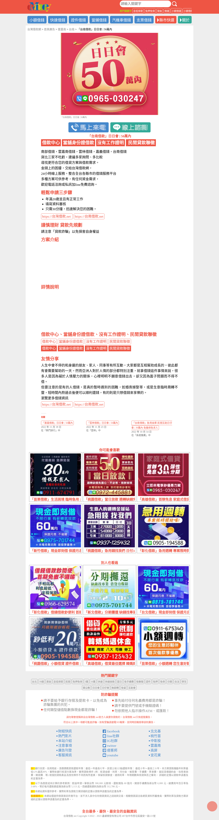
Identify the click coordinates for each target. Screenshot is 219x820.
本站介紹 (65, 741)
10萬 (93, 681)
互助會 (132, 688)
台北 (34, 681)
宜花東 (156, 755)
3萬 (86, 681)
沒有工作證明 (96, 341)
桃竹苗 (156, 736)
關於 (186, 20)
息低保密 (138, 11)
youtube (112, 755)
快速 (100, 681)
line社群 (113, 736)
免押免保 (150, 11)
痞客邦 (112, 750)
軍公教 (86, 688)
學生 (184, 681)
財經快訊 (65, 731)
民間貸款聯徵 (120, 341)
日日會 (96, 688)
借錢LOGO (39, 7)
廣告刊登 (65, 750)
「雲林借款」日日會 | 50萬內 (102, 423)
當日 (119, 681)
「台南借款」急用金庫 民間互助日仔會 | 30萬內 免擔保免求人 (151, 425)
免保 (162, 681)
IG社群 (112, 741)
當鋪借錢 (99, 20)
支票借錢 (144, 20)
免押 (155, 681)
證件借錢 (78, 20)
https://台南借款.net (89, 216)
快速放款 (110, 681)
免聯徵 (139, 681)
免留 (123, 688)
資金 (48, 681)
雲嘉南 (156, 745)
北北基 (156, 731)
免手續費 (129, 681)
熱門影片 (65, 736)
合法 (177, 681)
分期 (169, 681)
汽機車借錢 (121, 20)
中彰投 (156, 741)
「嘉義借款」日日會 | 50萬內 (57, 423)
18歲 (41, 681)
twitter (111, 745)
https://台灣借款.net (57, 216)
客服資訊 (65, 755)
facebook (113, 731)
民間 (68, 681)
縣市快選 (166, 20)
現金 (159, 11)
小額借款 (188, 11)
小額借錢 (176, 11)
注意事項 (65, 745)
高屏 (154, 750)
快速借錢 (57, 20)
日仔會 (105, 688)
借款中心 (49, 341)
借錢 (166, 11)
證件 (148, 681)
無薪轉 (115, 688)
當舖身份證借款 (71, 341)
